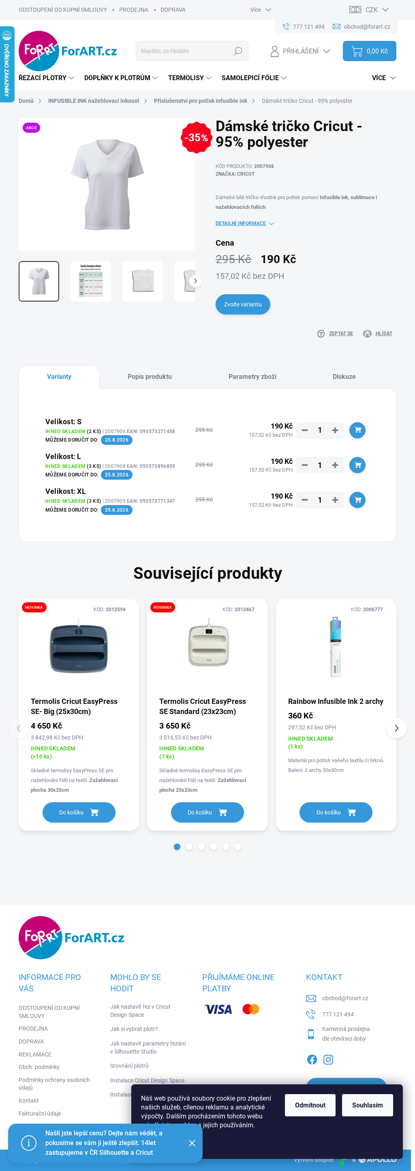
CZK (372, 10)
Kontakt (29, 1100)
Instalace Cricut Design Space (147, 1080)
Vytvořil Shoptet (314, 1159)
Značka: (235, 174)
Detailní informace (241, 223)
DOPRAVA (173, 9)
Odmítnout (310, 1105)
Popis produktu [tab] (150, 376)
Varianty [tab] (59, 376)
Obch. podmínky (39, 1067)
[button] (177, 847)
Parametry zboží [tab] (252, 376)
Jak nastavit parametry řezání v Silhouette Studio (148, 1047)
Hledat (238, 51)
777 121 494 (338, 1014)
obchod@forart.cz (345, 998)
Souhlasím (367, 1105)
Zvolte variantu (243, 304)
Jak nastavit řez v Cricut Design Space (140, 1010)
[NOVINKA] (79, 647)
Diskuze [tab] (344, 376)
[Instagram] (328, 1058)
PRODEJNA (133, 9)
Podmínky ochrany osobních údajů (54, 1084)
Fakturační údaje (40, 1113)
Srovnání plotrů (129, 1066)
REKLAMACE (35, 1054)
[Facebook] (312, 1058)
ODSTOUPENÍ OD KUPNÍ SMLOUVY (63, 9)
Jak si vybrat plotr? (134, 1029)
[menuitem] (47, 78)
